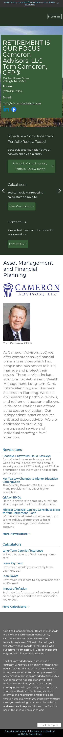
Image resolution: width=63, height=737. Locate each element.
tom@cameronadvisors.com (22, 103)
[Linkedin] (6, 109)
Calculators (12, 544)
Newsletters (12, 450)
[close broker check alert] (58, 3)
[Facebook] (13, 109)
